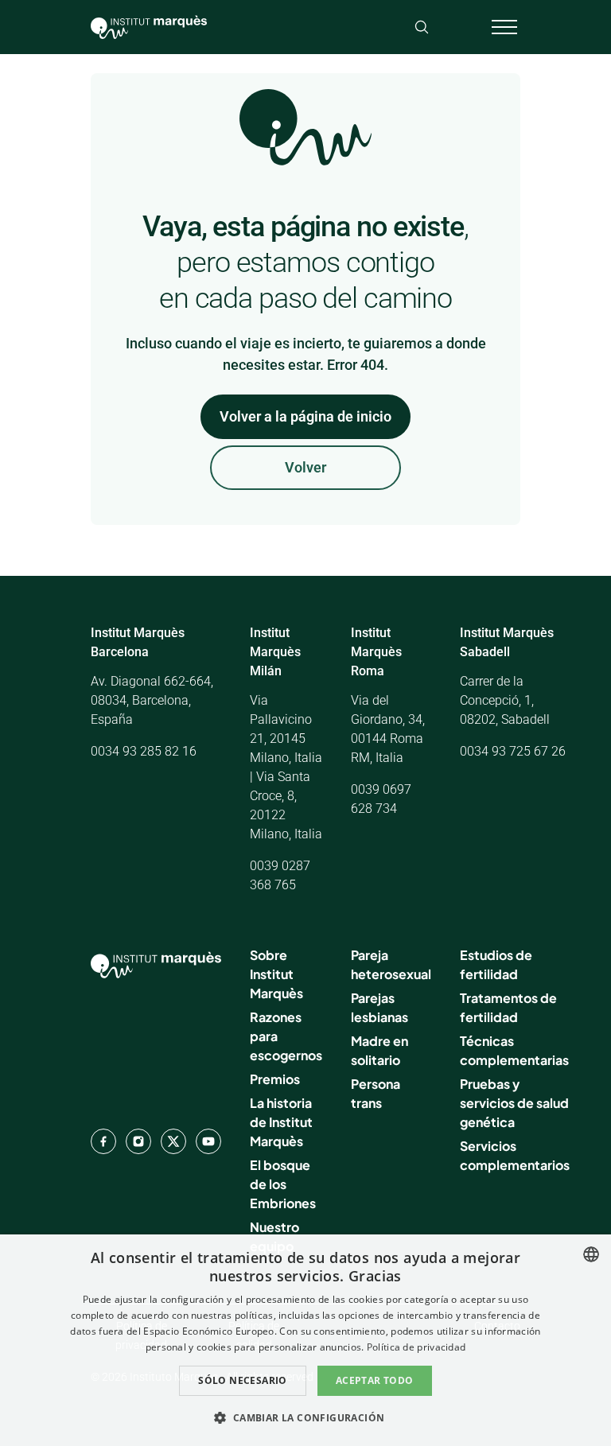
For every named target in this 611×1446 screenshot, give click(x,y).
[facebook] (103, 1141)
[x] (173, 1141)
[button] (305, 1417)
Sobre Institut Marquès (276, 974)
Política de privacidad (416, 1347)
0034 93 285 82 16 (144, 751)
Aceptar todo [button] (375, 1380)
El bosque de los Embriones (283, 1183)
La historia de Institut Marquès (281, 1121)
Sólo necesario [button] (242, 1380)
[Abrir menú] (504, 27)
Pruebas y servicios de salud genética (514, 1102)
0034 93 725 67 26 (513, 751)
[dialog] (305, 1340)
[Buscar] (422, 27)
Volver (305, 467)
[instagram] (138, 1141)
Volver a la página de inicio (305, 416)
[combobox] (591, 1254)
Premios (275, 1079)
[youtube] (208, 1141)
